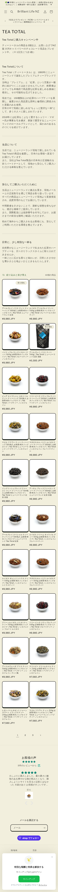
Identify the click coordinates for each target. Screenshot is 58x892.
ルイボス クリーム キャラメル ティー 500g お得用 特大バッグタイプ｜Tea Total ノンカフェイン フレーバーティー (42, 538)
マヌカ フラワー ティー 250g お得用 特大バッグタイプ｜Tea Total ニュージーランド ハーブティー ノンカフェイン (42, 713)
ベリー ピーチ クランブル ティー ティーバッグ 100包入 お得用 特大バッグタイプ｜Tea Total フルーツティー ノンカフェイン (42, 399)
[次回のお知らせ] (53, 21)
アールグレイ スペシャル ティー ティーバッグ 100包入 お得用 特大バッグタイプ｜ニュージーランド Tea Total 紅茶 (15, 538)
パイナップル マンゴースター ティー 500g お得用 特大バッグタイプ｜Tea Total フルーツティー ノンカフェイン (15, 355)
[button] (6, 12)
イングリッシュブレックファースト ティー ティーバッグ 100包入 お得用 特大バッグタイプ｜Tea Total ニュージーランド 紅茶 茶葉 (15, 493)
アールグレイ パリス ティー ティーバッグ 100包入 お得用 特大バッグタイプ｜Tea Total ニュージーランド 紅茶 (15, 311)
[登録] (44, 827)
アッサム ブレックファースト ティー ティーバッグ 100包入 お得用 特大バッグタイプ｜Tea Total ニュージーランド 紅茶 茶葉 (42, 492)
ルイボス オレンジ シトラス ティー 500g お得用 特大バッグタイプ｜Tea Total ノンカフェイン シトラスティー (15, 582)
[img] (29, 762)
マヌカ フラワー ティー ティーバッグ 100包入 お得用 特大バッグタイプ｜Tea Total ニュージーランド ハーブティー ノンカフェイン (15, 446)
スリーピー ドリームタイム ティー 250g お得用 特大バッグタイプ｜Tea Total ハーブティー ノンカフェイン (42, 669)
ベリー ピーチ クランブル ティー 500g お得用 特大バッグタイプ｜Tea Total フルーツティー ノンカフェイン (42, 626)
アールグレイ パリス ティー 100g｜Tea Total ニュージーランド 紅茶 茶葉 (42, 354)
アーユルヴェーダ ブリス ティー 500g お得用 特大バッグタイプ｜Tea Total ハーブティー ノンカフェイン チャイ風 (15, 669)
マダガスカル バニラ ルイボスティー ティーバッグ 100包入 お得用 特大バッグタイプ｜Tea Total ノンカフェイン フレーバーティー (42, 446)
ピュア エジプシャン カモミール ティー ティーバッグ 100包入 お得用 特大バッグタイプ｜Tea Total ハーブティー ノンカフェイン (15, 400)
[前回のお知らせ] (5, 21)
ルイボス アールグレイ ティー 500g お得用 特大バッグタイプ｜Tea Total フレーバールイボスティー (42, 311)
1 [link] (17, 735)
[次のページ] (40, 735)
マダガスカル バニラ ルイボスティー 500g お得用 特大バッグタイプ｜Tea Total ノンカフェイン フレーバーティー (42, 582)
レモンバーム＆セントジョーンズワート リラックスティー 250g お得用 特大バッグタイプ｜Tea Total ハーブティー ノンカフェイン (14, 714)
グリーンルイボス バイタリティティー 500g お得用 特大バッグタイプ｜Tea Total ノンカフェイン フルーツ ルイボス (15, 626)
